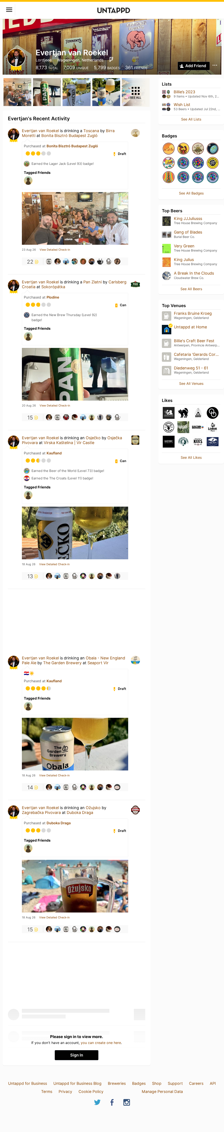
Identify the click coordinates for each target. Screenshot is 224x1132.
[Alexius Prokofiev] (75, 417)
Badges (139, 1083)
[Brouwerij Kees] (198, 442)
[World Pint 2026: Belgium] (198, 177)
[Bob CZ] (75, 261)
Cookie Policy (91, 1091)
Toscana (91, 130)
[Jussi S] (117, 787)
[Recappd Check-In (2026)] (168, 163)
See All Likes (191, 457)
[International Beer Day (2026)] (212, 149)
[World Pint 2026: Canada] (198, 163)
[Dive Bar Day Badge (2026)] (168, 177)
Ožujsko (93, 807)
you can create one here (101, 1042)
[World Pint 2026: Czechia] (183, 163)
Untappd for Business (27, 1083)
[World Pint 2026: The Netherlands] (212, 177)
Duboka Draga (80, 812)
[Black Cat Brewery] (183, 413)
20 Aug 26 (29, 405)
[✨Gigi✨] (117, 261)
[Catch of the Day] (183, 149)
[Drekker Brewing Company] (168, 427)
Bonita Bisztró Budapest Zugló (69, 135)
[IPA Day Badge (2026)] (198, 149)
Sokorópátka (53, 286)
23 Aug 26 (29, 249)
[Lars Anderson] (92, 261)
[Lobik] (212, 427)
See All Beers (191, 289)
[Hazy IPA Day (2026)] (168, 149)
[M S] (66, 261)
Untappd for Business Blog (77, 1083)
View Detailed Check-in (55, 249)
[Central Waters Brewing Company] (212, 442)
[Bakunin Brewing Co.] (168, 442)
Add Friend (195, 65)
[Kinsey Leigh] (57, 261)
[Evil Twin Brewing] (198, 427)
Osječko (93, 438)
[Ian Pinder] (109, 417)
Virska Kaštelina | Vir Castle (69, 442)
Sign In (76, 1055)
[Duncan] (92, 417)
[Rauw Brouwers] (168, 413)
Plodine (53, 297)
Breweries (117, 1083)
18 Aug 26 (28, 564)
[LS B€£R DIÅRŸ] (109, 261)
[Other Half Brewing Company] (212, 413)
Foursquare (111, 59)
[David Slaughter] (66, 417)
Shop (156, 1083)
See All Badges (191, 193)
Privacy (65, 1091)
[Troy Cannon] (83, 261)
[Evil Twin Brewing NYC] (183, 427)
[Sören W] (100, 417)
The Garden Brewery (62, 662)
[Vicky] (83, 576)
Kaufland (54, 453)
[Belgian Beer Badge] (212, 163)
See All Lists (191, 119)
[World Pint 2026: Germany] (183, 177)
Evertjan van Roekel (40, 130)
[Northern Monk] (183, 442)
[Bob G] (49, 261)
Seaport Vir (98, 662)
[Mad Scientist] (198, 413)
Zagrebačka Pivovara (41, 812)
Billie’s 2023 (184, 92)
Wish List (182, 104)
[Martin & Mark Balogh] (100, 261)
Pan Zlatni (92, 282)
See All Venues (191, 383)
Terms (46, 1091)
